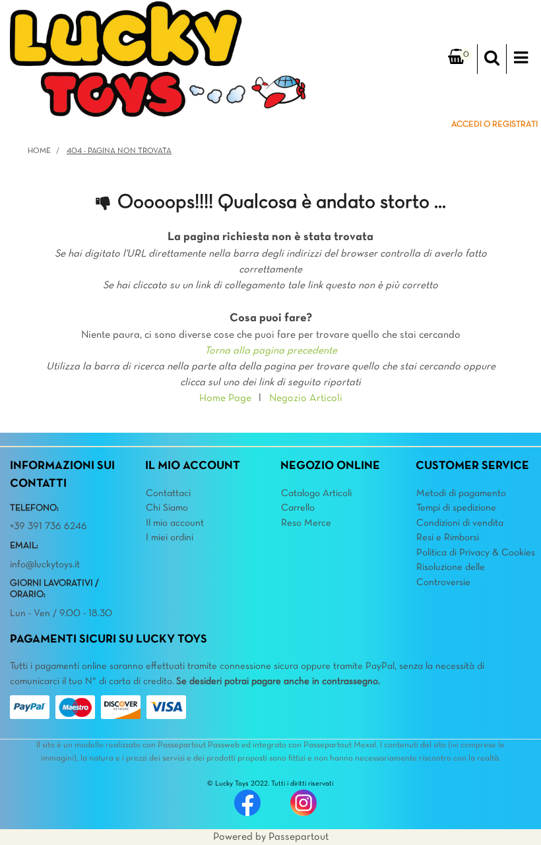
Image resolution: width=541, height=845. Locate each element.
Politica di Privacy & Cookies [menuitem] (475, 552)
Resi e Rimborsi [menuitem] (447, 537)
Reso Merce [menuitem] (306, 523)
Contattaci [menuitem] (168, 493)
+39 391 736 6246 (48, 526)
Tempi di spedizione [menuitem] (456, 508)
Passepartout (299, 837)
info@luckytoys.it (45, 564)
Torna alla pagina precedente (271, 351)
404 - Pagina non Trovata (119, 151)
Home (39, 151)
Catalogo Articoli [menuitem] (316, 493)
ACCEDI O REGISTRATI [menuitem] (494, 125)
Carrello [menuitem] (298, 508)
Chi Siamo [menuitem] (167, 508)
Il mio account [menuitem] (175, 523)
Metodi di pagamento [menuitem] (461, 493)
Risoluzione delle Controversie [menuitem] (450, 575)
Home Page (225, 398)
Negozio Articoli (305, 398)
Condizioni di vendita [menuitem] (459, 523)
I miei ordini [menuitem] (169, 537)
